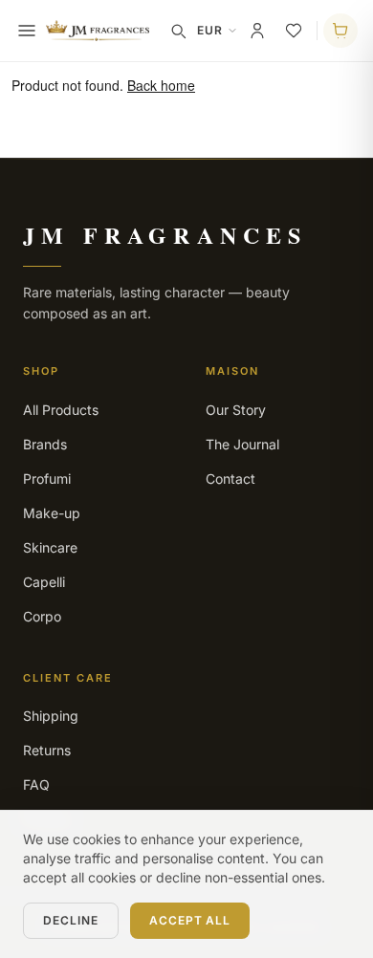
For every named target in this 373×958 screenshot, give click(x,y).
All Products (61, 410)
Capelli (44, 582)
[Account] (257, 30)
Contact (230, 478)
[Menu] (26, 30)
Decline (71, 920)
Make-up (51, 513)
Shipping (50, 716)
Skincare (50, 547)
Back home (161, 85)
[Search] (178, 30)
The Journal (242, 444)
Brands (45, 444)
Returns (47, 750)
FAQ (36, 784)
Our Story (236, 410)
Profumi (47, 478)
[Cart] (340, 30)
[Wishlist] (293, 30)
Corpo (42, 616)
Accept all (190, 920)
